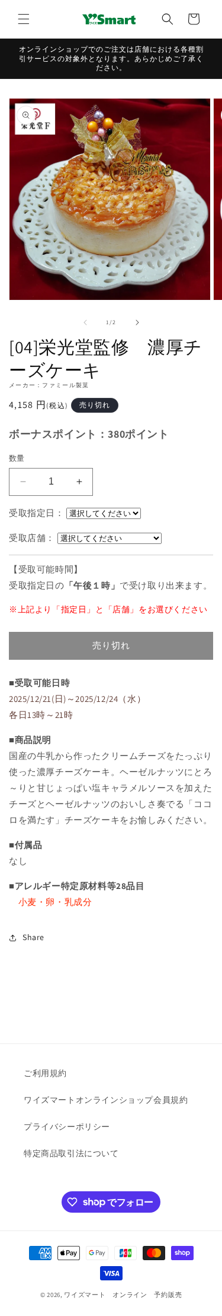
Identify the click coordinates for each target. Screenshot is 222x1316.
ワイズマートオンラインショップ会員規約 (106, 1099)
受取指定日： (37, 512)
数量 (17, 458)
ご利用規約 (45, 1073)
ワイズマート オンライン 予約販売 (123, 1294)
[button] (24, 19)
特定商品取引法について (71, 1153)
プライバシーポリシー (67, 1126)
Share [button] (33, 937)
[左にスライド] (85, 322)
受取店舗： (32, 537)
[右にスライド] (137, 322)
